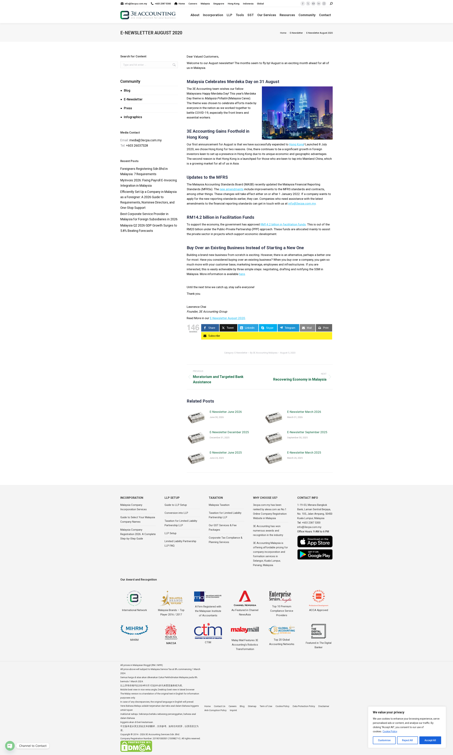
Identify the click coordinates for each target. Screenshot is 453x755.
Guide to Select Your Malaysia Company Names (137, 519)
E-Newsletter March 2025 (304, 452)
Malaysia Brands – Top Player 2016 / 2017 (171, 612)
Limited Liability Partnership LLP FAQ (180, 543)
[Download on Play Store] (315, 554)
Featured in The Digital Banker (318, 645)
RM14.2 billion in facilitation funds (283, 224)
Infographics (133, 117)
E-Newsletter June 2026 (226, 412)
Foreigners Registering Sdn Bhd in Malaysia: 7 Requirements (144, 171)
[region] (407, 727)
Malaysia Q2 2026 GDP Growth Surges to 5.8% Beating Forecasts (148, 228)
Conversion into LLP (176, 512)
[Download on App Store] (315, 541)
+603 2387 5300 (163, 3)
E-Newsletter (133, 99)
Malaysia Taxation (219, 505)
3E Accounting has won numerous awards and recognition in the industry (268, 531)
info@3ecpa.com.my (136, 3)
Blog (127, 90)
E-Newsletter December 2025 (229, 432)
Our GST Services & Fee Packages (223, 527)
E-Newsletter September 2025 (307, 432)
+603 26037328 (137, 145)
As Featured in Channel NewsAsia (244, 612)
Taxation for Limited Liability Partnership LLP (181, 523)
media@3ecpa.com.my (145, 140)
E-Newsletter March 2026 (304, 412)
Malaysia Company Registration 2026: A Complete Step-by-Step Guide (138, 534)
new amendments (231, 189)
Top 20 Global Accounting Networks (281, 642)
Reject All (407, 740)
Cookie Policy (390, 731)
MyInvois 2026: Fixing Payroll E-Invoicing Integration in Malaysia (148, 182)
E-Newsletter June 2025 (226, 452)
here (242, 274)
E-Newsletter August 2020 (227, 318)
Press (128, 108)
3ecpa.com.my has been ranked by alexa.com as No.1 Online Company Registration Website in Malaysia (270, 511)
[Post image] (196, 417)
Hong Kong (296, 144)
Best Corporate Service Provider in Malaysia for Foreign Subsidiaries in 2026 (148, 216)
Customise (384, 740)
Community (130, 81)
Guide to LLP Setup (176, 505)
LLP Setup (170, 533)
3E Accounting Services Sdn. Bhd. (162, 734)
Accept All (430, 740)
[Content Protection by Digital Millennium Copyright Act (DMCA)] (136, 751)
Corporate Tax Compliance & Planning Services (225, 540)
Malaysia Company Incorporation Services (133, 507)
